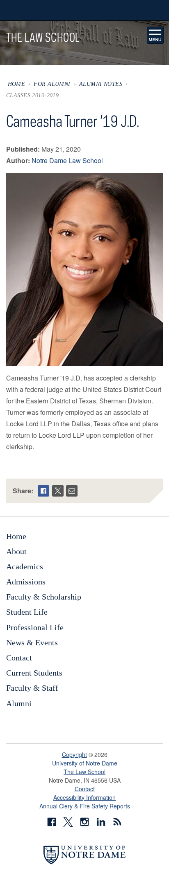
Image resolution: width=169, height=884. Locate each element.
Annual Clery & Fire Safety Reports (84, 806)
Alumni (19, 703)
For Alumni (52, 84)
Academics (24, 566)
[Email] (72, 491)
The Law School (84, 772)
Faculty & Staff (32, 687)
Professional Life (35, 627)
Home (16, 84)
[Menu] (155, 35)
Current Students (34, 672)
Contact (19, 657)
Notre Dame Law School (67, 160)
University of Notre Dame (84, 763)
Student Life (27, 611)
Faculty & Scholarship (43, 596)
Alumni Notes (100, 84)
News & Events (32, 642)
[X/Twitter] (58, 491)
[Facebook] (43, 491)
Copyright (74, 754)
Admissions (26, 581)
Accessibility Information (84, 797)
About (16, 551)
